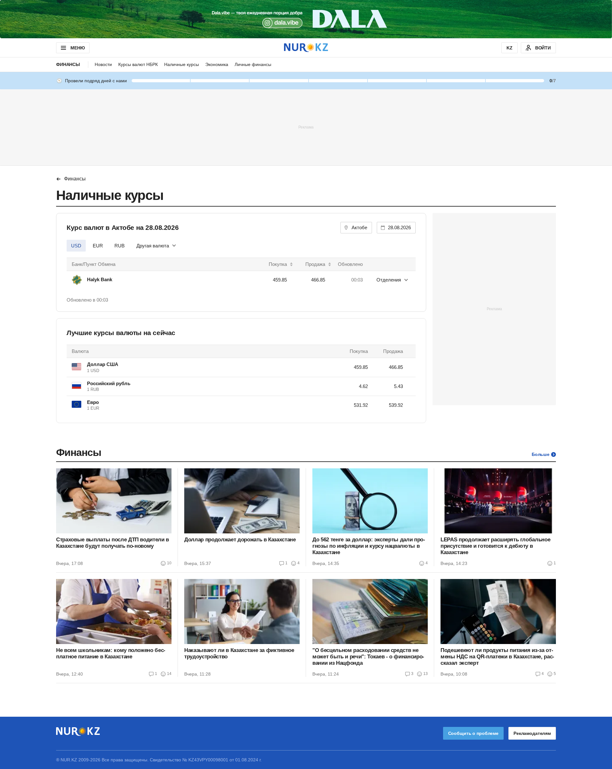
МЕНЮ (77, 47)
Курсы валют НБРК (138, 64)
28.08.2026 (399, 227)
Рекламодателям (532, 733)
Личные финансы (253, 64)
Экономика (216, 64)
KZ (509, 47)
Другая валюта (152, 245)
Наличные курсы (181, 64)
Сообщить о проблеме (473, 733)
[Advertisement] (306, 127)
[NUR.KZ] (306, 47)
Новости (103, 64)
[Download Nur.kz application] (306, 19)
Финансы (68, 64)
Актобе (359, 227)
